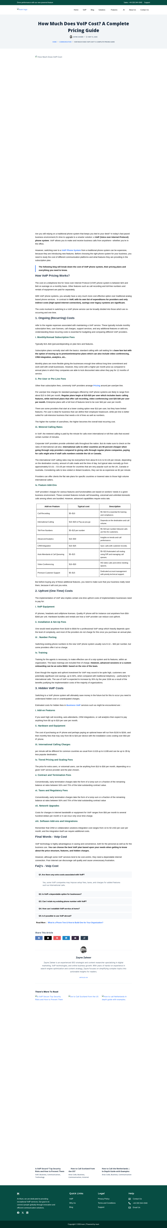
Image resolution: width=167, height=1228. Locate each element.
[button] (102, 10)
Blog (92, 10)
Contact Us (144, 10)
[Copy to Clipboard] (84, 938)
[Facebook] (39, 938)
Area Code (73, 1175)
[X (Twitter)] (48, 938)
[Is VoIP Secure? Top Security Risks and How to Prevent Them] (50, 1080)
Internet (85, 1177)
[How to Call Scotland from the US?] (83, 1080)
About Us (132, 10)
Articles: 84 (83, 977)
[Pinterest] (57, 938)
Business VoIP (73, 705)
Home (76, 10)
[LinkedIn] (66, 938)
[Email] (75, 938)
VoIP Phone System (71, 250)
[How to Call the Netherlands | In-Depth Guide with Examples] (117, 1080)
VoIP (84, 10)
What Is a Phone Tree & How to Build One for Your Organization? (75, 923)
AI (124, 10)
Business (43, 1175)
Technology (40, 1177)
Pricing (96, 385)
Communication (53, 1175)
